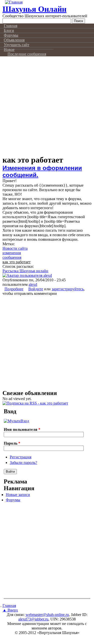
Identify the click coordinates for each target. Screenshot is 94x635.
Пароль (12, 443)
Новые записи (18, 494)
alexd (33, 284)
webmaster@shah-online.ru (47, 614)
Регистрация (20, 457)
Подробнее (14, 289)
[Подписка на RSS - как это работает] (35, 403)
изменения (12, 253)
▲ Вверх (10, 610)
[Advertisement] (47, 108)
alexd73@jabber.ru (33, 619)
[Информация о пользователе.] (27, 275)
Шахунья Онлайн (34, 9)
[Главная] (14, 2)
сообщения (12, 257)
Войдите (35, 289)
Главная (9, 605)
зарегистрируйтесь (68, 289)
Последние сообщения (27, 54)
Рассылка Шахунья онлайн (25, 271)
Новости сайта (15, 248)
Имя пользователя (22, 429)
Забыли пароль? (23, 462)
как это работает (17, 262)
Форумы (13, 500)
